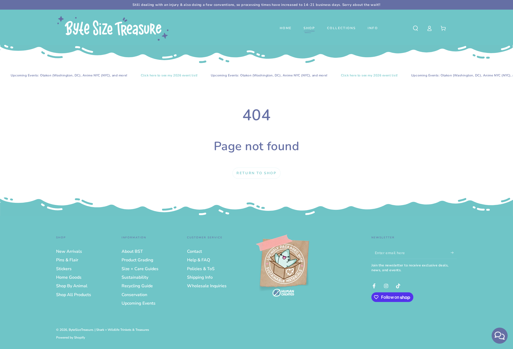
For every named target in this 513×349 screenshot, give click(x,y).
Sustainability (135, 277)
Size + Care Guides (140, 269)
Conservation (134, 295)
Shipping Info (200, 277)
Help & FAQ (198, 260)
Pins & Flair (67, 260)
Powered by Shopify (70, 337)
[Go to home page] (113, 28)
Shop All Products (73, 295)
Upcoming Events (139, 303)
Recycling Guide (137, 286)
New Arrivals (69, 251)
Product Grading (137, 260)
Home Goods (68, 277)
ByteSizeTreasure (81, 330)
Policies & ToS (201, 269)
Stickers (64, 269)
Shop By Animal (71, 286)
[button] (415, 28)
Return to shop (256, 173)
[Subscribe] (454, 253)
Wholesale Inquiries (207, 286)
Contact (194, 251)
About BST (132, 251)
